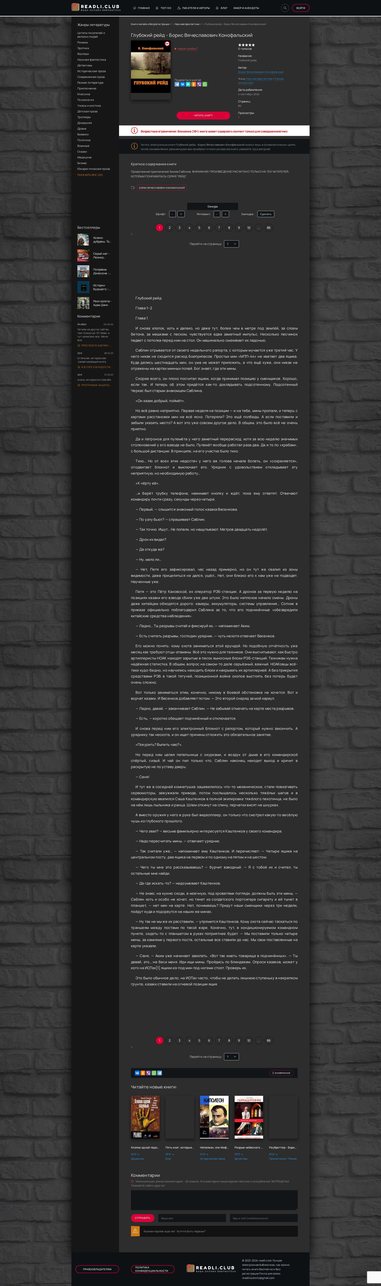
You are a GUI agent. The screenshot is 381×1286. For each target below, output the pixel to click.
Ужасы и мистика (89, 105)
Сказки (82, 151)
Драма (81, 128)
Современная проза (91, 77)
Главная (144, 8)
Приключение (86, 88)
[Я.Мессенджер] (188, 84)
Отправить (142, 1218)
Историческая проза (91, 71)
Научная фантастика (91, 59)
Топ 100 (166, 8)
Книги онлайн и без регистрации (150, 24)
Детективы (84, 65)
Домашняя (84, 123)
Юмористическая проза (93, 169)
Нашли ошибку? (188, 48)
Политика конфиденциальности (151, 1269)
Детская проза (87, 111)
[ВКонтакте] (182, 84)
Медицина (84, 157)
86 (269, 227)
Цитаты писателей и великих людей (91, 34)
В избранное (283, 1073)
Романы (82, 42)
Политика (83, 140)
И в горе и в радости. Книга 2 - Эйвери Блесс (97, 367)
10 (249, 227)
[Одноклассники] (193, 84)
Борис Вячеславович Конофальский (260, 72)
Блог (224, 8)
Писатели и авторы (196, 8)
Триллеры (83, 117)
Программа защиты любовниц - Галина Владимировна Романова (97, 385)
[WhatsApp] (204, 84)
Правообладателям (97, 1269)
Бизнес (82, 163)
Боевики (83, 134)
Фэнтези (83, 54)
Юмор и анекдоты (246, 8)
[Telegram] (177, 84)
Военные (83, 146)
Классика (83, 94)
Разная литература (90, 82)
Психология (85, 100)
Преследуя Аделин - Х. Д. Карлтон (97, 345)
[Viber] (199, 84)
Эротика (83, 48)
